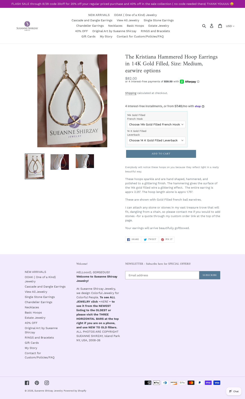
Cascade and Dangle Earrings (45, 286)
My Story (31, 348)
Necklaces (32, 307)
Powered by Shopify (75, 390)
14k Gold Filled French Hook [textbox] (136, 117)
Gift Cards (32, 342)
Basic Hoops (33, 312)
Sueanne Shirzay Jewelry (48, 390)
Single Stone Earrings (40, 297)
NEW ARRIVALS (35, 272)
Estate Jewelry (35, 317)
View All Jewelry (36, 291)
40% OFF (31, 323)
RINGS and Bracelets (39, 337)
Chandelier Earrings (38, 302)
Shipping (130, 93)
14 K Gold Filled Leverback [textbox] (136, 133)
